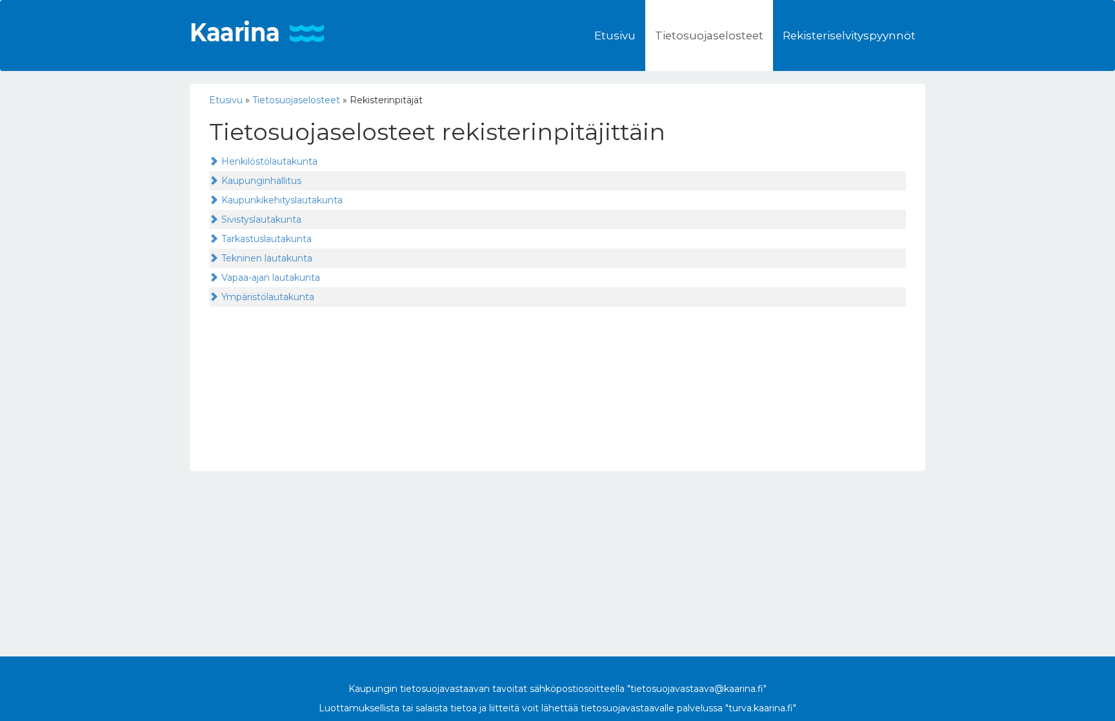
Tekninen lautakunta (266, 258)
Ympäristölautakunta (267, 297)
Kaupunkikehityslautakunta (282, 200)
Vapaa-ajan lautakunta (270, 277)
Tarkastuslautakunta (266, 239)
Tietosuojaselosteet (709, 35)
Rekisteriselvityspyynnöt (849, 35)
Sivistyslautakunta (261, 219)
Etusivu (615, 35)
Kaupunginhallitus (261, 181)
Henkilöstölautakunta (269, 161)
